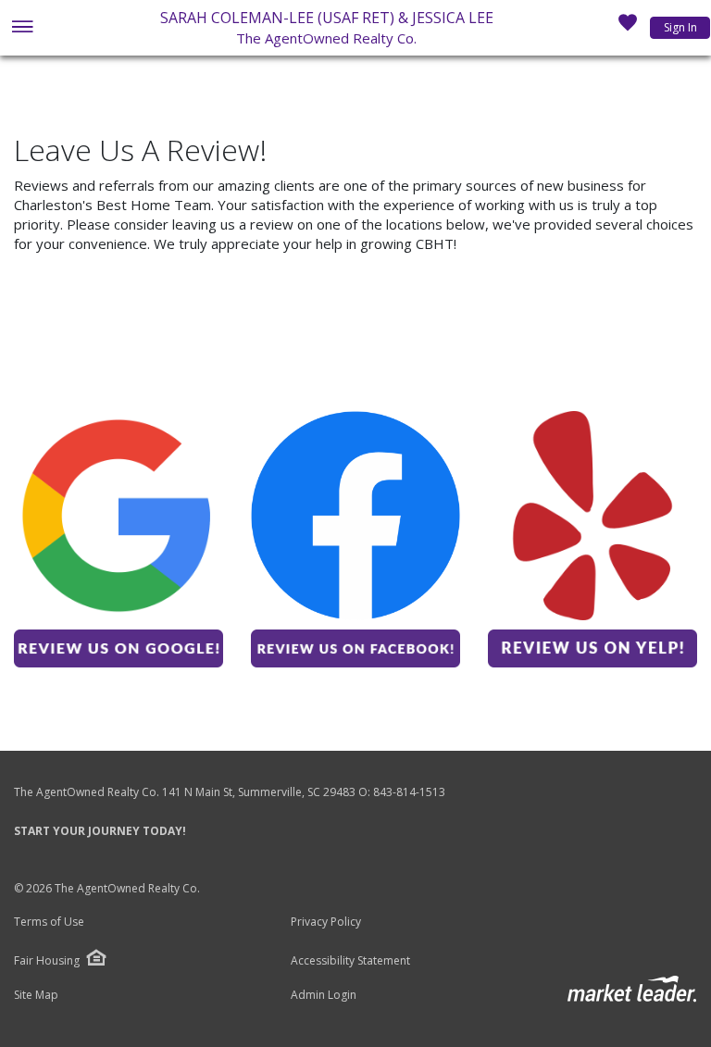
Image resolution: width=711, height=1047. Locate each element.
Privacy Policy (326, 922)
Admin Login (323, 995)
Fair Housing (47, 960)
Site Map (36, 995)
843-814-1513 (409, 792)
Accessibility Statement (350, 961)
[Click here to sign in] (628, 28)
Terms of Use (49, 922)
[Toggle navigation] (22, 28)
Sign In (680, 27)
